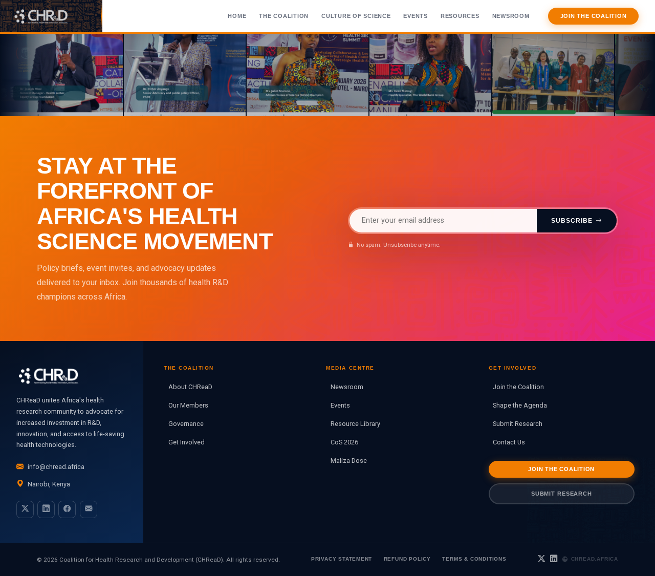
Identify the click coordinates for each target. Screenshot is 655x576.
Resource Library (355, 424)
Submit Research (517, 424)
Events (415, 16)
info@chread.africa (56, 467)
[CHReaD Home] (51, 16)
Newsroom (511, 16)
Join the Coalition (593, 16)
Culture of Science (356, 16)
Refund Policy (407, 559)
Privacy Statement (342, 559)
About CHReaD (190, 387)
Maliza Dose (349, 460)
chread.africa (594, 559)
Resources (460, 16)
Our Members (188, 405)
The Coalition (284, 16)
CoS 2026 (344, 442)
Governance (186, 424)
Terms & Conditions (474, 559)
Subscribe (571, 221)
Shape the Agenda (520, 405)
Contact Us (509, 442)
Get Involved (186, 442)
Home (237, 16)
